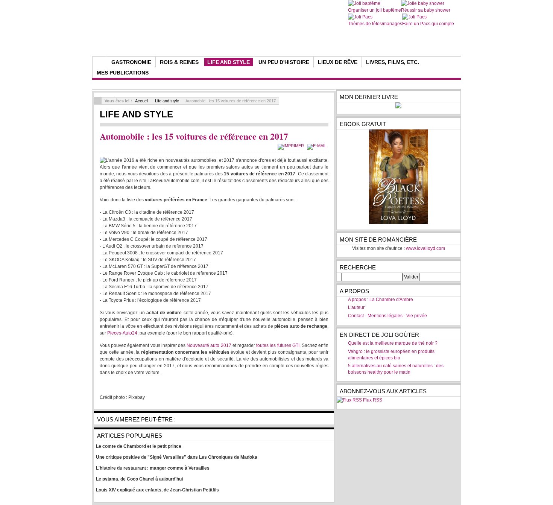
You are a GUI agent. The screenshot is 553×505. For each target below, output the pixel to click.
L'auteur (356, 307)
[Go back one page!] (98, 101)
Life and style (167, 101)
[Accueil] (99, 62)
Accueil (141, 101)
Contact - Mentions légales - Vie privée (387, 315)
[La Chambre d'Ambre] (236, 37)
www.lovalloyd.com (425, 248)
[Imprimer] (292, 145)
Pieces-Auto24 (122, 333)
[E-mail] (317, 145)
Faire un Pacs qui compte (428, 23)
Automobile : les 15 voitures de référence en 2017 (194, 136)
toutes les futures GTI (277, 345)
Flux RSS (372, 400)
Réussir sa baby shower (425, 10)
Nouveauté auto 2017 (209, 345)
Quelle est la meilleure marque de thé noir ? (393, 343)
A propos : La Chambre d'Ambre (380, 299)
